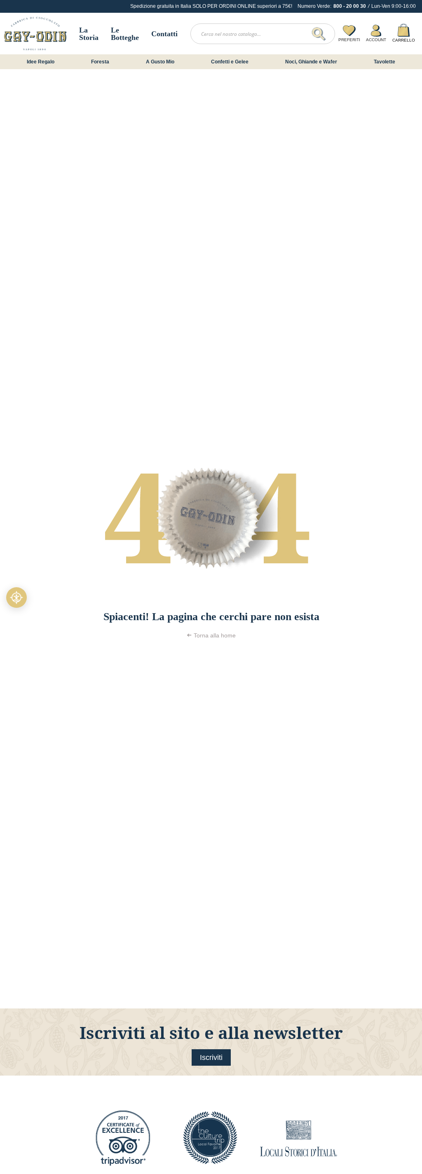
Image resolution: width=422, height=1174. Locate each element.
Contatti (164, 33)
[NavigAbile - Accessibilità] (16, 597)
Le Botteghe (125, 33)
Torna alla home (215, 635)
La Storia (88, 33)
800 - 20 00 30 (349, 6)
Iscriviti (211, 1057)
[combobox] (262, 33)
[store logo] (35, 33)
